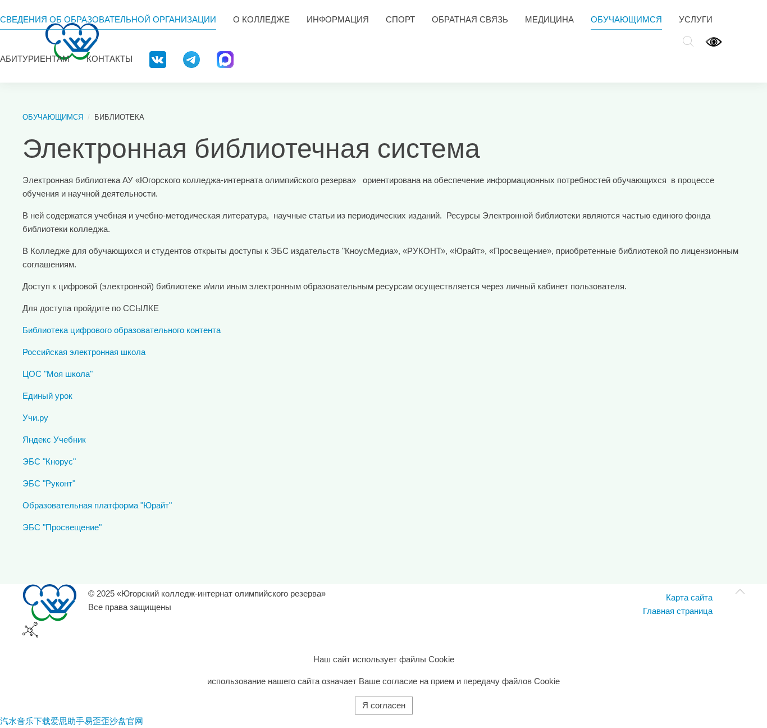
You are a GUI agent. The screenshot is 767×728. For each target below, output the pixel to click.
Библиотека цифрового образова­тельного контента (121, 330)
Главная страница (678, 611)
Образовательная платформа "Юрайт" (97, 505)
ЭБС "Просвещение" (62, 527)
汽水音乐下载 (25, 721)
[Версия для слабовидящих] (713, 41)
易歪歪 (96, 721)
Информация (338, 19)
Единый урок (47, 396)
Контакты (109, 58)
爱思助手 (67, 721)
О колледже (261, 19)
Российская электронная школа (83, 352)
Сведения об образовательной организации (108, 19)
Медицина (549, 19)
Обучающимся (626, 19)
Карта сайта (689, 597)
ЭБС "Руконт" (48, 483)
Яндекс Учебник (54, 439)
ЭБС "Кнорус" (49, 461)
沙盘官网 (126, 721)
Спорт (400, 19)
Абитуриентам (35, 58)
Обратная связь (470, 19)
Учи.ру (35, 417)
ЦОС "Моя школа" (57, 374)
